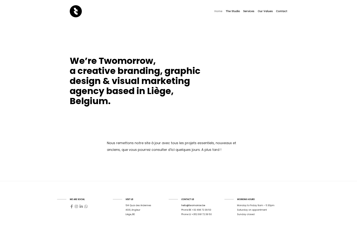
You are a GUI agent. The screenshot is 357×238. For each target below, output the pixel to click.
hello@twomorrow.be (193, 205)
